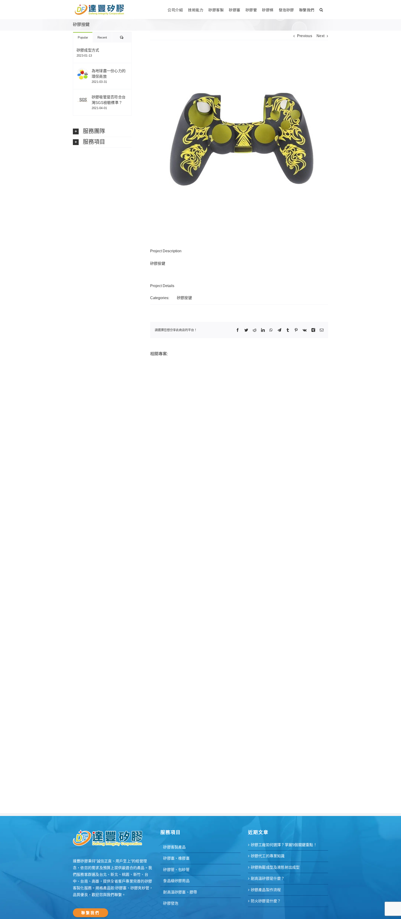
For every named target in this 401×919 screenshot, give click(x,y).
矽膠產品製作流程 (266, 890)
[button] (321, 9)
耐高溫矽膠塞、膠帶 (180, 892)
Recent (102, 37)
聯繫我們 (90, 913)
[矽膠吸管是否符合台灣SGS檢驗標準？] (83, 97)
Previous (304, 36)
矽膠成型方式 (88, 50)
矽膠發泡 (170, 903)
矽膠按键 (184, 298)
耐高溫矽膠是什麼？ (268, 878)
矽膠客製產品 (174, 847)
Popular (83, 37)
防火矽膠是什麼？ (266, 901)
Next (320, 36)
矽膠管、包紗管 (176, 870)
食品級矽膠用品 (176, 881)
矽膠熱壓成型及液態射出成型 (275, 867)
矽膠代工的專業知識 (268, 856)
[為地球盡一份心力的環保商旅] (83, 71)
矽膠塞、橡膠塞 (176, 858)
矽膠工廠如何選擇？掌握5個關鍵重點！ (284, 845)
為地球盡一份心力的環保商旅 (109, 73)
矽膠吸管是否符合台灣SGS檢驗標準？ (109, 100)
